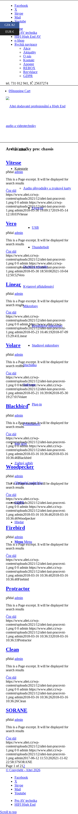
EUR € (12, 31)
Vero (11, 223)
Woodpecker (20, 467)
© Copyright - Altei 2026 (23, 770)
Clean (12, 649)
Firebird (15, 528)
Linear (13, 284)
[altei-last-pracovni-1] (39, 126)
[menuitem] (43, 29)
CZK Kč (12, 24)
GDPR (28, 76)
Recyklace (30, 72)
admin (19, 172)
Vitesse (13, 162)
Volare (13, 345)
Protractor (18, 588)
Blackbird (17, 406)
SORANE (16, 710)
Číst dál (11, 190)
